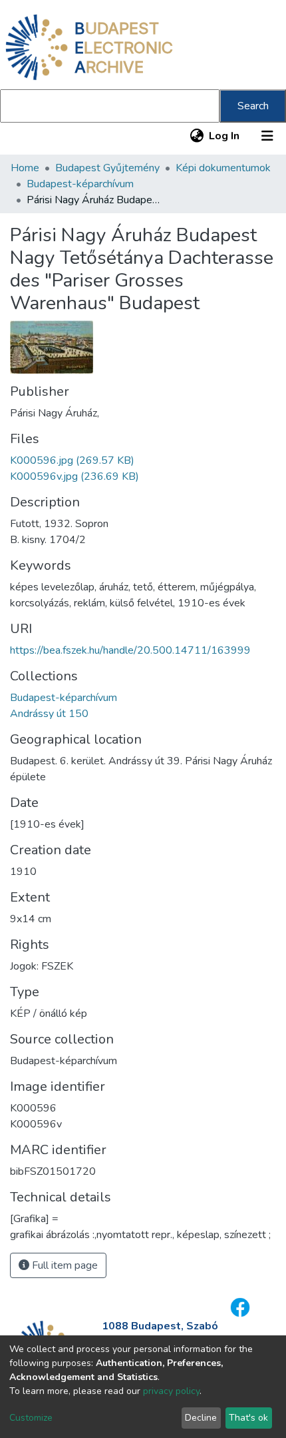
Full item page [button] (63, 1265)
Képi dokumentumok (223, 168)
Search (253, 106)
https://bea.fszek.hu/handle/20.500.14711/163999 (130, 650)
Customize (31, 1417)
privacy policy (171, 1391)
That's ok (248, 1417)
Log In (225, 136)
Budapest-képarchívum (80, 184)
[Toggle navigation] (267, 136)
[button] (196, 136)
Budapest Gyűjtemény (107, 168)
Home (25, 168)
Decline (201, 1417)
